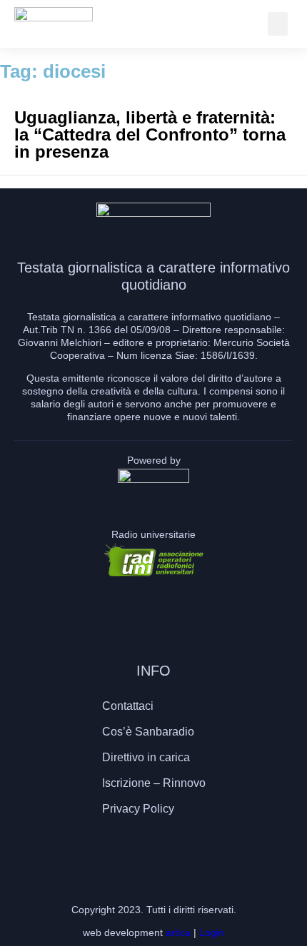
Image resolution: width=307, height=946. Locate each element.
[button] (278, 24)
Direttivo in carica (146, 757)
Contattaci (128, 706)
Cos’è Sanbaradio (148, 732)
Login (211, 932)
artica (178, 932)
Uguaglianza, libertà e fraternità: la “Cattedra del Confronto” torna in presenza (150, 134)
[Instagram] (153, 850)
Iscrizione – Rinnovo (154, 783)
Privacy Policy (138, 809)
